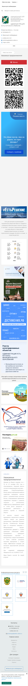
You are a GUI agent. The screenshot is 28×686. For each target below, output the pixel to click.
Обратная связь (6, 2)
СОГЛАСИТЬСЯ (6, 683)
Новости (14, 642)
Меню (15, 62)
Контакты (14, 651)
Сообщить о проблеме (14, 152)
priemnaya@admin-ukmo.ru (14, 633)
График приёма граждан (14, 660)
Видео (14, 647)
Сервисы (14, 2)
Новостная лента (7, 52)
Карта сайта (6, 42)
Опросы (14, 662)
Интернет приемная (14, 658)
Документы (14, 640)
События (14, 644)
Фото (14, 649)
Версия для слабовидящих (9, 6)
